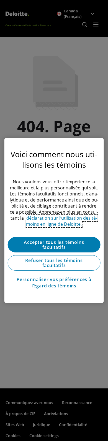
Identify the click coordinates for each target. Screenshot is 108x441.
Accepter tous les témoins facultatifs (54, 244)
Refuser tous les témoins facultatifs (54, 262)
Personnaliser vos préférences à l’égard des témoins (54, 282)
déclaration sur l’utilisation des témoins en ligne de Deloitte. (61, 221)
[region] (54, 220)
